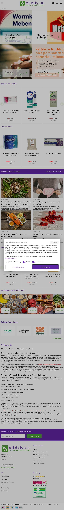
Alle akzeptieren (45, 267)
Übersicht (55, 242)
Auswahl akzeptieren (18, 267)
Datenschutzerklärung (10, 258)
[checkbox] (13, 262)
